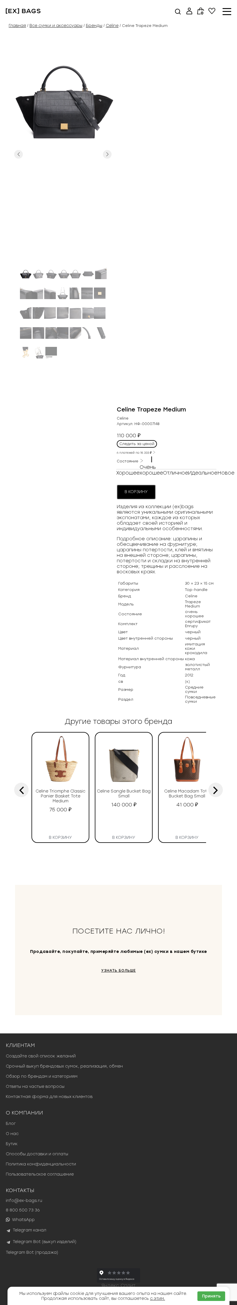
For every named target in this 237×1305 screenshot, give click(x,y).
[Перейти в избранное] (211, 12)
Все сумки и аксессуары (55, 25)
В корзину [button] (60, 836)
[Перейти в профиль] (189, 12)
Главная (17, 25)
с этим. (157, 1298)
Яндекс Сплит (118, 1285)
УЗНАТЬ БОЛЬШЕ (118, 971)
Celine (112, 25)
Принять (211, 1296)
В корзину (136, 491)
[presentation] (21, 790)
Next (107, 154)
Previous (18, 154)
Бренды (94, 25)
